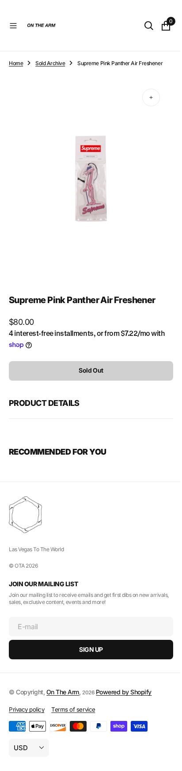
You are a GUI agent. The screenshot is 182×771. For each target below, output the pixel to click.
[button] (13, 25)
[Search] (142, 26)
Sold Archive (50, 63)
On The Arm (62, 692)
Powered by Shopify (124, 692)
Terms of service (73, 709)
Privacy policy (26, 709)
